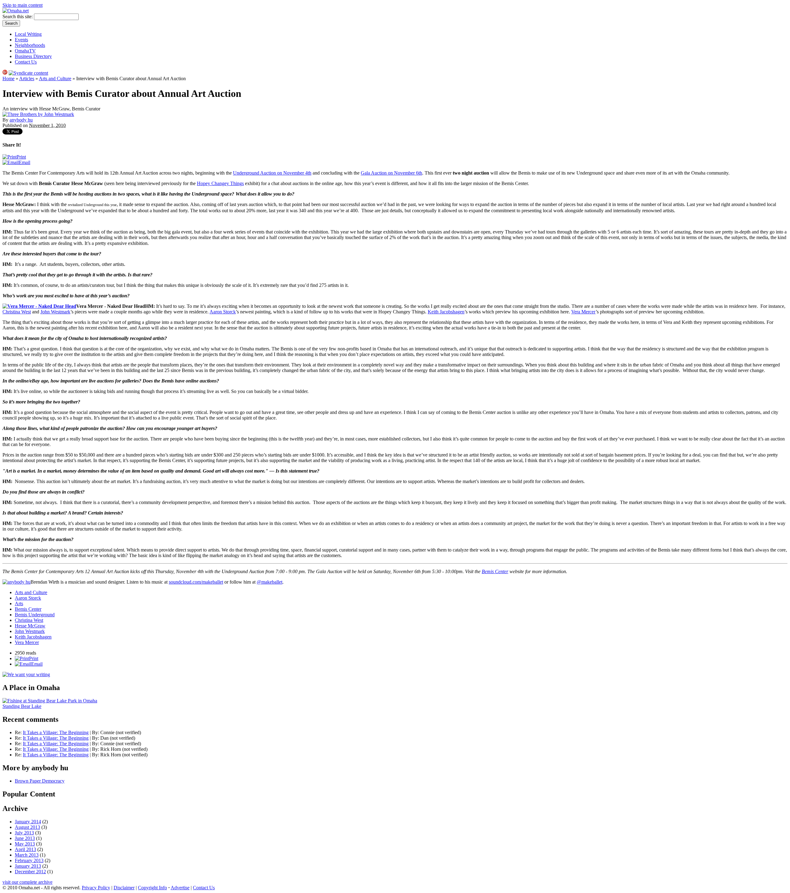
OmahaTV (25, 50)
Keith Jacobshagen (446, 311)
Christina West (16, 311)
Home (8, 78)
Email (24, 162)
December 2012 (30, 871)
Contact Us (26, 61)
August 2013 (27, 827)
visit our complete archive (27, 882)
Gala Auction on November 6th (391, 173)
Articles (26, 78)
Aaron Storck (223, 311)
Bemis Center (28, 609)
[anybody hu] (16, 582)
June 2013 (25, 838)
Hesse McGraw (30, 625)
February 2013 (29, 860)
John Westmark (55, 311)
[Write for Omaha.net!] (26, 674)
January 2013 (28, 866)
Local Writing (28, 34)
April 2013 (25, 849)
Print (21, 156)
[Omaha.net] (15, 10)
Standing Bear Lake (21, 706)
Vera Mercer (583, 311)
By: (96, 732)
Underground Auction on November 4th (272, 173)
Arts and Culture (55, 78)
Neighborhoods (30, 45)
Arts (19, 603)
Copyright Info (152, 887)
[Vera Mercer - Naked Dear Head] (39, 306)
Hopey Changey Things (220, 183)
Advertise (180, 887)
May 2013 (25, 843)
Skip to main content (22, 5)
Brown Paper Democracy (39, 780)
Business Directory (33, 56)
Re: (19, 732)
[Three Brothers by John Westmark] (38, 114)
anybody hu (21, 119)
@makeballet (269, 582)
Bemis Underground (35, 614)
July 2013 (24, 832)
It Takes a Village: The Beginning (56, 732)
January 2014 (28, 821)
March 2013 (27, 855)
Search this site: (18, 16)
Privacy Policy (96, 887)
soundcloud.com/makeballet (196, 582)
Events (21, 39)
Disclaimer (124, 887)
